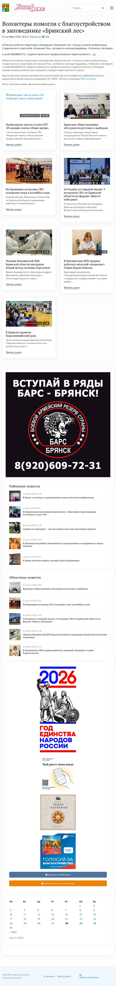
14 (66, 914)
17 (11, 918)
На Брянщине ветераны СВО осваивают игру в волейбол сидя (28, 191)
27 (52, 923)
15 (81, 914)
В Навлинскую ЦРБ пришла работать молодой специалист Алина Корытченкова (84, 264)
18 (25, 918)
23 (94, 918)
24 (11, 923)
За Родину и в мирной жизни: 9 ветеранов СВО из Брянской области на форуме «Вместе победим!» (84, 194)
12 (38, 914)
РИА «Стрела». (89, 78)
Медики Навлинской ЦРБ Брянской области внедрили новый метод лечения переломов (28, 264)
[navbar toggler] (112, 8)
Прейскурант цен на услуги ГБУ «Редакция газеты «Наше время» (27, 126)
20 (52, 918)
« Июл (13, 932)
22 (81, 918)
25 (25, 923)
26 (38, 923)
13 (52, 914)
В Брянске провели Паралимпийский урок (21, 334)
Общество (35, 36)
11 (25, 914)
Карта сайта (64, 976)
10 (11, 914)
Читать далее (14, 144)
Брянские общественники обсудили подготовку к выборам (86, 126)
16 (94, 914)
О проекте (49, 976)
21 (66, 918)
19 (38, 918)
